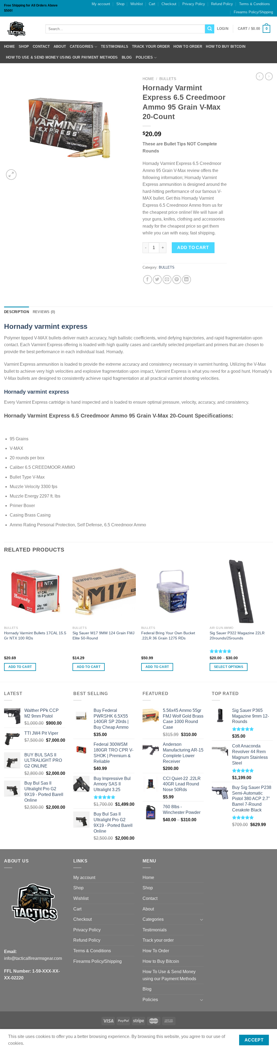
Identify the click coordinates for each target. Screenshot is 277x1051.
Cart (152, 4)
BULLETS (167, 79)
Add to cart (193, 247)
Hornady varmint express (45, 326)
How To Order (187, 46)
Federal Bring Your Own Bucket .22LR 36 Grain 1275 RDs (168, 635)
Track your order (151, 46)
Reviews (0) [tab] (44, 312)
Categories (82, 46)
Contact (41, 46)
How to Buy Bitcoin (225, 46)
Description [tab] (16, 312)
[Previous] (4, 620)
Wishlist (136, 4)
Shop (120, 4)
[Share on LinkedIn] (186, 279)
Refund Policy (222, 4)
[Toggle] (201, 919)
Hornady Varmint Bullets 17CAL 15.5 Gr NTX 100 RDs (35, 635)
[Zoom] (11, 174)
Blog (127, 57)
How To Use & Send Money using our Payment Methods (62, 57)
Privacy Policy (193, 4)
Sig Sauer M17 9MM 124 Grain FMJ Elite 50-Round (103, 635)
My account (101, 4)
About (60, 46)
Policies (144, 57)
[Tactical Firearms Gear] (20, 29)
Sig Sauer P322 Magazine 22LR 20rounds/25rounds (237, 635)
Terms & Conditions (254, 4)
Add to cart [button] (20, 666)
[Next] (273, 620)
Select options (228, 666)
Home (9, 46)
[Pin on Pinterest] (176, 279)
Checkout (168, 4)
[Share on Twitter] (157, 279)
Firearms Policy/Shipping (253, 12)
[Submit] (209, 29)
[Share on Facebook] (147, 279)
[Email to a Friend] (167, 279)
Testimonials (114, 46)
